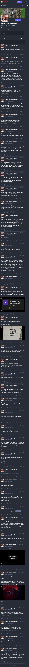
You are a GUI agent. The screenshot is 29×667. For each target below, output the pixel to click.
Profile (4, 5)
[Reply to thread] (2, 569)
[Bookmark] (13, 54)
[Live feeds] (27, 9)
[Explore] (27, 6)
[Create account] (19, 2)
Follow (17, 20)
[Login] (25, 2)
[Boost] (5, 54)
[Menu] (22, 20)
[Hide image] (1, 298)
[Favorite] (8, 54)
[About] (27, 14)
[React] (11, 54)
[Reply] (2, 54)
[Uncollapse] (23, 469)
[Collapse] (23, 45)
